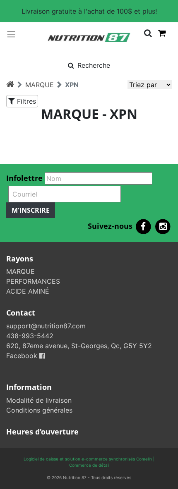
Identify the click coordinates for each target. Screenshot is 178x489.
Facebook (22, 355)
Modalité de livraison (39, 400)
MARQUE (39, 85)
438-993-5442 (29, 336)
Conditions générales (39, 410)
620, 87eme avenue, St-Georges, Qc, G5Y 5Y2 (79, 346)
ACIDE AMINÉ (27, 291)
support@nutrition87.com (46, 326)
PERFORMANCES (33, 281)
